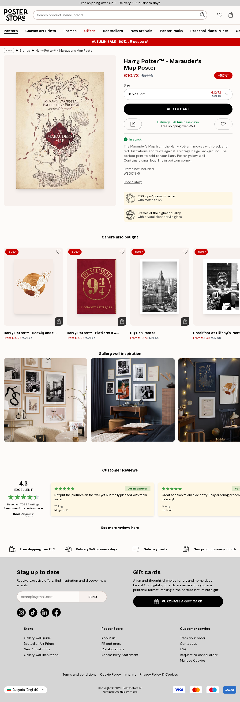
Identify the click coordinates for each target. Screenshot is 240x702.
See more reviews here (120, 528)
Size (127, 85)
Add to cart (178, 109)
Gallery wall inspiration (41, 655)
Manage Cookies (193, 660)
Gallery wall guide (37, 638)
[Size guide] (133, 124)
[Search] (203, 15)
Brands (25, 51)
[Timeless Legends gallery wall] (132, 400)
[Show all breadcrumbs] (9, 50)
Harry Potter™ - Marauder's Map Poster (64, 51)
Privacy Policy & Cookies (159, 674)
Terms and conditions (79, 674)
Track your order (192, 638)
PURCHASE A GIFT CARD (182, 601)
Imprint (130, 674)
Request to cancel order (199, 655)
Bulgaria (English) (25, 690)
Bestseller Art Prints (39, 643)
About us (108, 638)
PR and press (111, 643)
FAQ (183, 649)
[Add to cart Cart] (59, 321)
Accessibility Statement (120, 655)
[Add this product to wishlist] (223, 124)
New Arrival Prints (37, 649)
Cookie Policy (110, 674)
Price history (133, 182)
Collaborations (112, 649)
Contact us (188, 643)
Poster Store (130, 688)
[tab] (219, 15)
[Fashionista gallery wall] (45, 400)
